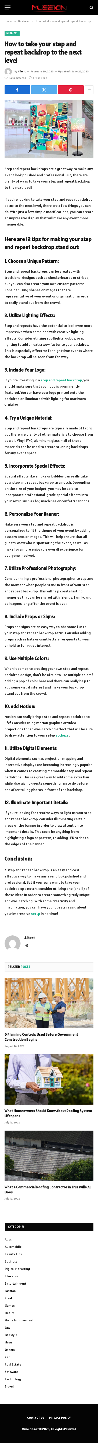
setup (35, 913)
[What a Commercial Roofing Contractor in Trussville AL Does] (49, 1156)
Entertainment (15, 1283)
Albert (22, 71)
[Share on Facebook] (17, 89)
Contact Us (35, 1417)
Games (10, 1305)
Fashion (10, 1291)
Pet (7, 1357)
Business (12, 33)
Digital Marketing (17, 1269)
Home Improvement (19, 1320)
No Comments (17, 78)
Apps (8, 1239)
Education (12, 1276)
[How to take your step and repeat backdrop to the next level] (49, 129)
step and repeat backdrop (61, 380)
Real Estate (13, 1364)
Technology (13, 1379)
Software (11, 1372)
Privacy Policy (60, 1417)
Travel (9, 1386)
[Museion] (48, 7)
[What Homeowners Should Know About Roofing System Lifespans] (49, 1079)
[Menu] (7, 7)
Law (7, 1328)
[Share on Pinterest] (71, 89)
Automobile (13, 1247)
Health (10, 1313)
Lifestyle (11, 1335)
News (8, 1342)
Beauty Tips (13, 1254)
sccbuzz (62, 735)
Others (10, 1350)
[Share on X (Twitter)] (44, 89)
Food (8, 1298)
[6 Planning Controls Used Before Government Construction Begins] (49, 1003)
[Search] (91, 7)
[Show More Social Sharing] (89, 89)
